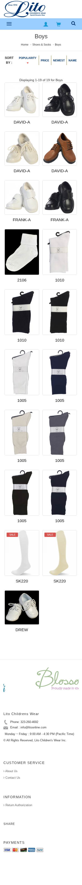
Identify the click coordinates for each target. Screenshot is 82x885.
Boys (58, 44)
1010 (59, 280)
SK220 (22, 581)
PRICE (45, 60)
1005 (21, 400)
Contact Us (12, 777)
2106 (21, 280)
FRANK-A (22, 220)
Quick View (38, 137)
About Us (11, 771)
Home (24, 44)
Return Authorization (18, 805)
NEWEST (59, 60)
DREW (21, 630)
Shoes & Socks (41, 44)
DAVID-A (22, 122)
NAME (73, 60)
